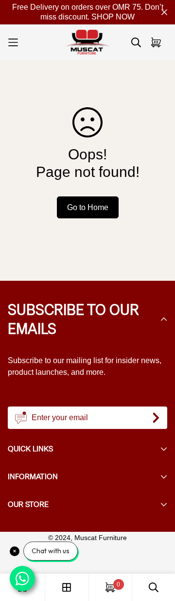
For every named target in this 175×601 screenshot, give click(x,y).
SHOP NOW (113, 17)
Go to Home (87, 207)
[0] (110, 587)
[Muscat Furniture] (87, 42)
